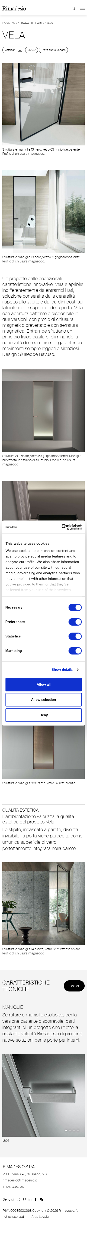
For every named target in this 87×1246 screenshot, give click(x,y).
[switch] (75, 622)
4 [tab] (78, 1130)
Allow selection (43, 700)
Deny (43, 715)
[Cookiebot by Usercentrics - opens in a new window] (62, 527)
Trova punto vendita (53, 50)
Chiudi (74, 986)
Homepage (9, 23)
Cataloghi (11, 50)
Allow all (44, 684)
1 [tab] (66, 1130)
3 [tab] (74, 1130)
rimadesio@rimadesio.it (20, 1180)
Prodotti (26, 23)
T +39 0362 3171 (14, 1187)
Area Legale (40, 1217)
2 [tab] (70, 1130)
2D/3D (31, 50)
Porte (39, 23)
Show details (62, 669)
